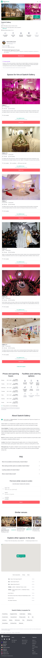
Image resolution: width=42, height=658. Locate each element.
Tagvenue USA (6, 653)
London (4, 632)
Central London (8, 632)
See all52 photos (37, 17)
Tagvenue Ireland (6, 647)
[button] (37, 2)
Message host (21, 55)
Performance (17, 620)
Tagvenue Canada (5, 645)
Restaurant (21, 623)
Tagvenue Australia (5, 642)
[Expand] (40, 1)
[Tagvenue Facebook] (4, 639)
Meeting (10, 620)
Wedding (29, 613)
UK (1, 632)
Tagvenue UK (5, 652)
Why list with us (24, 640)
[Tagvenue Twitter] (2, 639)
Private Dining (4, 613)
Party (23, 620)
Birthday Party (29, 620)
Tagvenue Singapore (5, 650)
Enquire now (21, 122)
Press (33, 648)
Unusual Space (5, 623)
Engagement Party (13, 613)
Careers (33, 645)
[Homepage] (5, 2)
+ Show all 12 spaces (21, 366)
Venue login (24, 643)
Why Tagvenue (14, 640)
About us (33, 640)
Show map (5, 28)
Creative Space (22, 613)
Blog (33, 650)
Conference (4, 620)
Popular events (34, 653)
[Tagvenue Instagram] (6, 639)
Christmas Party (13, 623)
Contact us (34, 643)
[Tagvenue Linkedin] (9, 639)
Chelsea (13, 632)
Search (21, 502)
